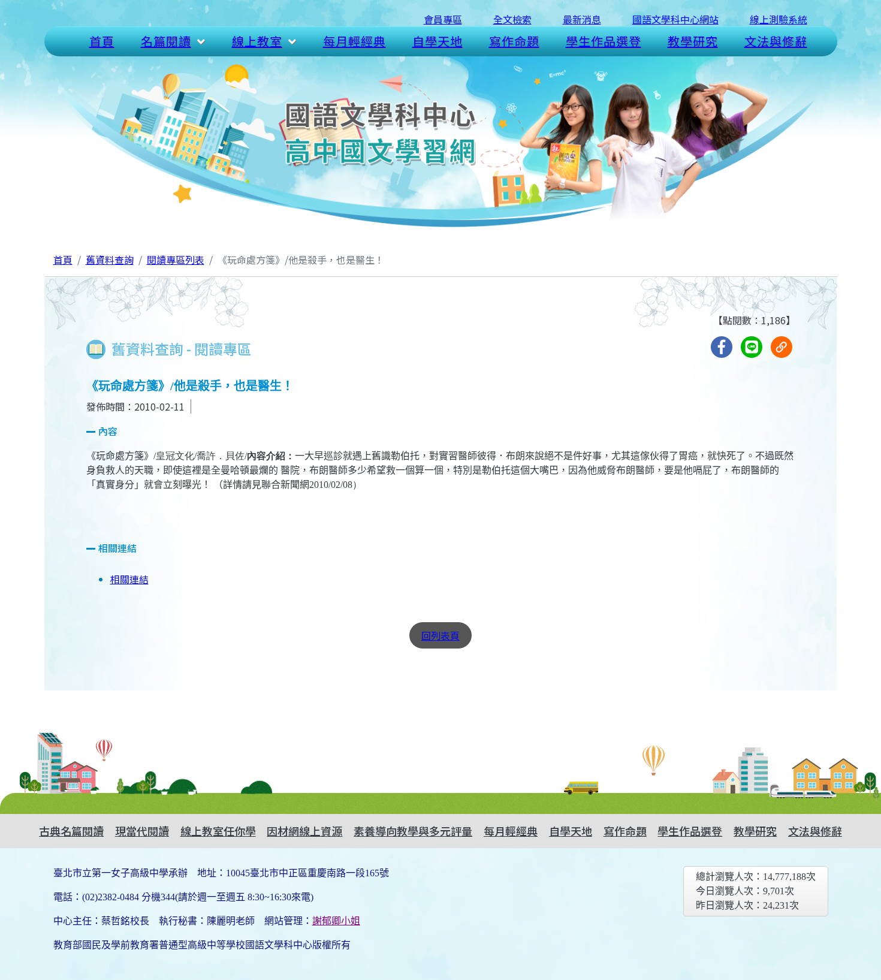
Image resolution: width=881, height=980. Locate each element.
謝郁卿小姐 (336, 921)
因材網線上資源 (304, 831)
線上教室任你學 (218, 831)
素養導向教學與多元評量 (413, 831)
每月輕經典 (354, 41)
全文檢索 (512, 19)
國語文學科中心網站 (675, 19)
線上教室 (257, 41)
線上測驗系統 (778, 19)
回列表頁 (440, 635)
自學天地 (437, 41)
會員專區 (443, 19)
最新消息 (582, 19)
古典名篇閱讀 (71, 831)
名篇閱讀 (166, 41)
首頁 (101, 41)
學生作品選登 (603, 41)
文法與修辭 (775, 41)
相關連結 (129, 579)
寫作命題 (514, 41)
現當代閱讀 (142, 831)
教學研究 (693, 41)
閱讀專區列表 (175, 259)
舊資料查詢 (110, 259)
